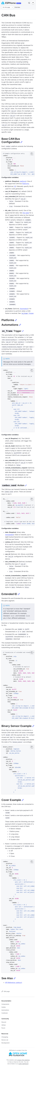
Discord (3, 1022)
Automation (24, 309)
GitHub (3, 1025)
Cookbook (4, 1013)
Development (5, 1043)
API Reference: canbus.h (13, 982)
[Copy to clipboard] (32, 154)
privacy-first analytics (23, 1060)
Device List (4, 1040)
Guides (3, 1007)
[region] (18, 163)
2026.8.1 (19, 3)
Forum (3, 1028)
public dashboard (23, 1063)
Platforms (25, 183)
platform (23, 181)
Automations (5, 1010)
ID (15, 186)
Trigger (28, 313)
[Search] (29, 3)
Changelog (4, 1037)
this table (26, 213)
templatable (9, 535)
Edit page (7, 991)
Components (5, 1004)
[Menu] (33, 2)
